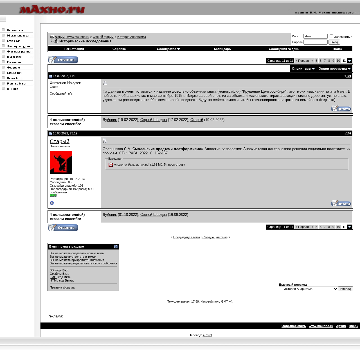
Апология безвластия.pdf (131, 164)
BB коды (56, 270)
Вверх (353, 326)
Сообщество (166, 49)
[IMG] (53, 277)
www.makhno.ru (321, 326)
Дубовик (110, 120)
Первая (302, 60)
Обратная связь (294, 326)
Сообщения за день (284, 49)
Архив (341, 326)
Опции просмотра (333, 68)
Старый (196, 120)
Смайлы (56, 273)
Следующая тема (215, 237)
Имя (295, 36)
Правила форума (62, 287)
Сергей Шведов (153, 120)
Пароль (297, 42)
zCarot (207, 335)
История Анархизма (131, 36)
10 (338, 60)
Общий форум (103, 36)
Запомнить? (343, 36)
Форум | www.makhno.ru (72, 36)
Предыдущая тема (186, 237)
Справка (119, 49)
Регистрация (74, 49)
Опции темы (301, 68)
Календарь (222, 49)
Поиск (337, 49)
